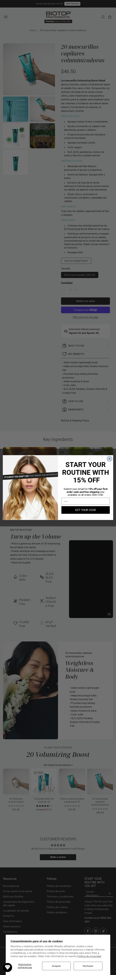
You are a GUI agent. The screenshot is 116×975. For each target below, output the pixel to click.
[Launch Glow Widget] (7, 967)
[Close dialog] (109, 458)
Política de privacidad (89, 956)
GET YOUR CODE (85, 509)
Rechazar (88, 965)
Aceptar (56, 965)
